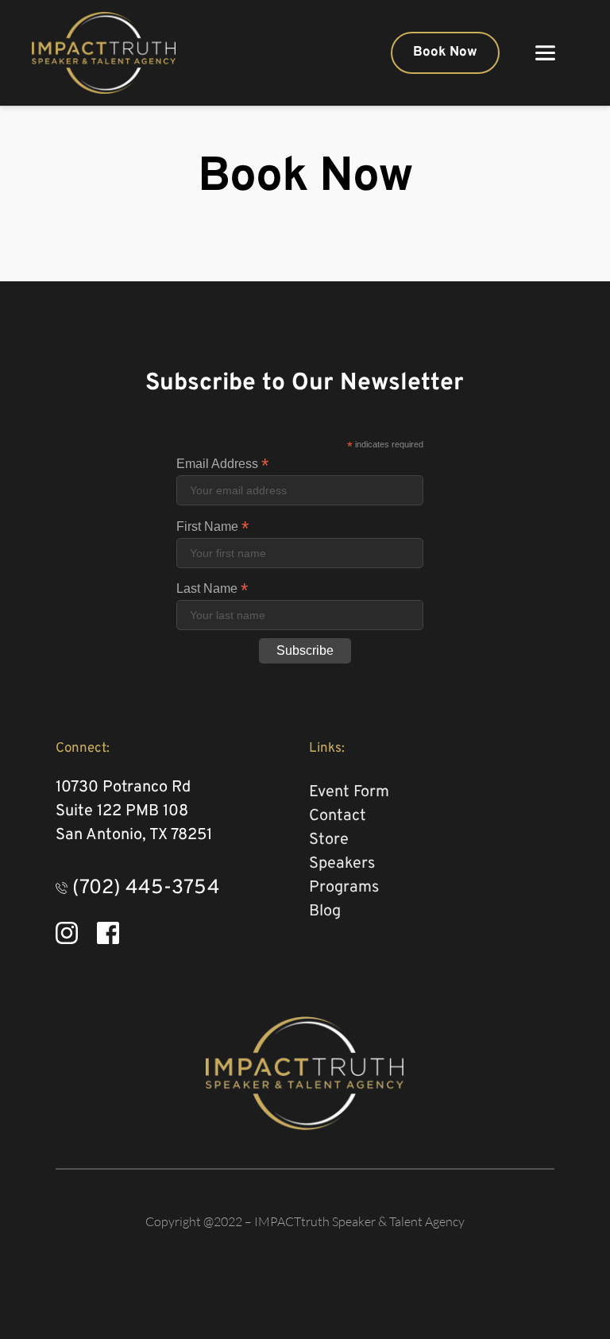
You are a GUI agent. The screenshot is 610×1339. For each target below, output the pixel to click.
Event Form (349, 792)
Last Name (212, 588)
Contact (339, 816)
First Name (212, 526)
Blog (327, 911)
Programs (344, 887)
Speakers (344, 863)
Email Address (222, 464)
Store (329, 840)
